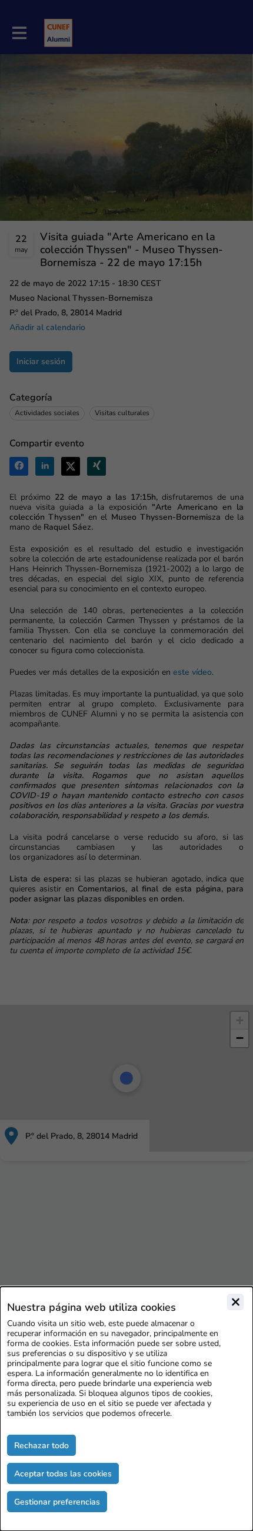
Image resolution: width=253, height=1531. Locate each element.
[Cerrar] (235, 1302)
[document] (126, 1409)
